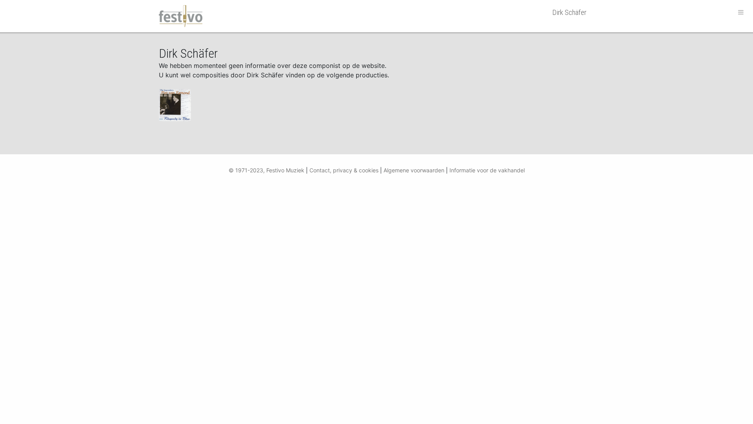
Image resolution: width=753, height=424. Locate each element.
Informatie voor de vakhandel (487, 170)
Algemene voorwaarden (414, 170)
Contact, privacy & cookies (343, 170)
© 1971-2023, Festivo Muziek (266, 170)
